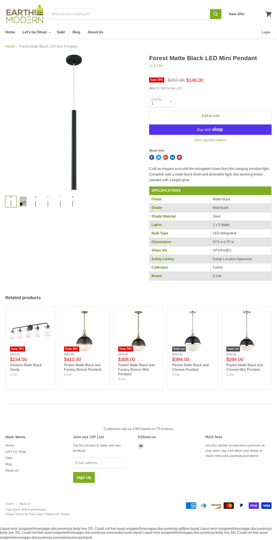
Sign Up (84, 477)
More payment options (210, 140)
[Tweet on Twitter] (158, 157)
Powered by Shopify (57, 514)
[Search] (215, 14)
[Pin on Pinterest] (179, 157)
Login (266, 32)
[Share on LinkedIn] (172, 157)
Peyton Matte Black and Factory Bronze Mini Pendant (136, 369)
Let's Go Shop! (35, 32)
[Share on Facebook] (151, 157)
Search (9, 503)
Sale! (61, 32)
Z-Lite (158, 65)
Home (10, 32)
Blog (76, 32)
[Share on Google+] (165, 157)
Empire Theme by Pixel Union (24, 514)
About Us (95, 32)
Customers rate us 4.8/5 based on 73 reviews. (139, 429)
